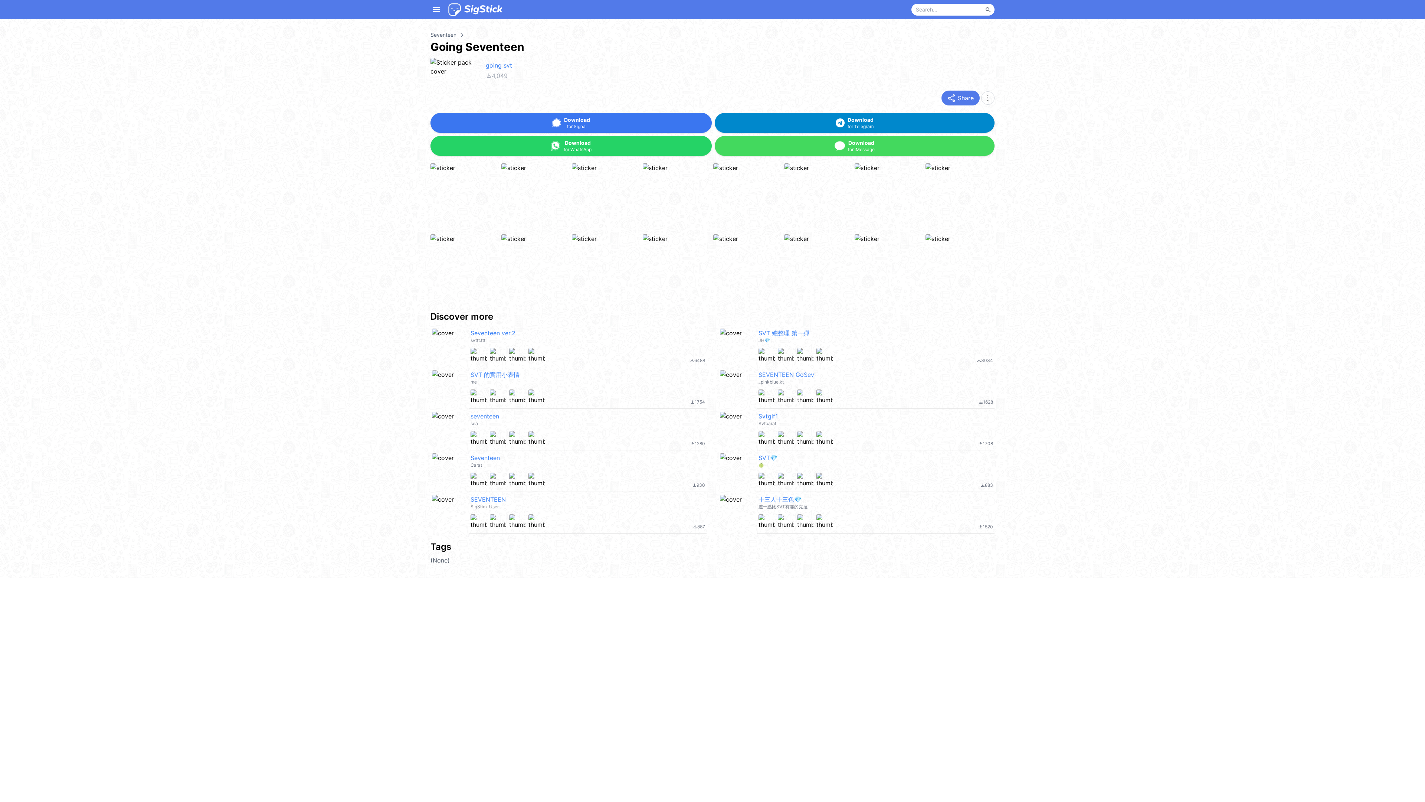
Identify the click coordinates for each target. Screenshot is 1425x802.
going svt (499, 65)
